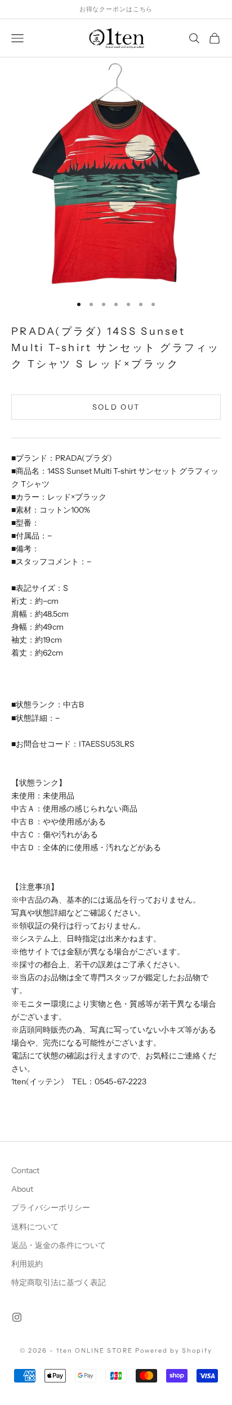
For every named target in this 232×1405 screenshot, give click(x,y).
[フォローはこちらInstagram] (17, 1317)
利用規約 (27, 1264)
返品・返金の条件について (58, 1245)
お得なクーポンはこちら (116, 9)
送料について (35, 1227)
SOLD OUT (116, 406)
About (22, 1189)
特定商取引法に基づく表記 (58, 1282)
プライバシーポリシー (50, 1207)
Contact (25, 1170)
